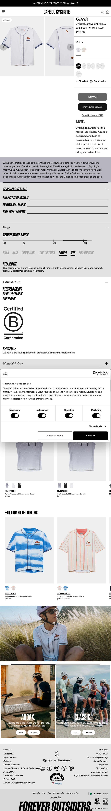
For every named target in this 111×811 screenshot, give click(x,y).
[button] (92, 97)
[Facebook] (49, 768)
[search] (101, 11)
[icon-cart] (107, 11)
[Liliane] (29, 448)
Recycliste (103, 764)
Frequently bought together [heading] (21, 512)
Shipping (7, 761)
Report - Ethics (10, 757)
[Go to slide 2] (78, 664)
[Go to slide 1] (33, 664)
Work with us (101, 768)
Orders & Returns (11, 764)
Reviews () (100, 28)
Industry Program (99, 772)
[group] (29, 456)
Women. (34, 732)
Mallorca (70, 793)
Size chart (83, 81)
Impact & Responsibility (97, 757)
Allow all (90, 435)
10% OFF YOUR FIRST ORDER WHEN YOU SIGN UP (55, 3)
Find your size (100, 81)
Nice (35, 793)
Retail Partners (101, 761)
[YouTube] (57, 768)
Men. (21, 732)
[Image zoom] (67, 46)
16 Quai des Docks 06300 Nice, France (90, 775)
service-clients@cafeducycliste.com (19, 783)
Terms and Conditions (13, 775)
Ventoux (57, 793)
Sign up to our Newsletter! (56, 760)
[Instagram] (42, 768)
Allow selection (55, 435)
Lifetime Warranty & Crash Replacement (21, 768)
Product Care (9, 772)
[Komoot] (71, 768)
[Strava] (64, 768)
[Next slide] (70, 47)
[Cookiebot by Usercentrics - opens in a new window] (95, 373)
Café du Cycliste (102, 808)
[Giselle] (29, 550)
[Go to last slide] (3, 47)
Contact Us (8, 754)
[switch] (42, 415)
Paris (44, 793)
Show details (95, 426)
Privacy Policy (9, 779)
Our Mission (102, 754)
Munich (53, 797)
